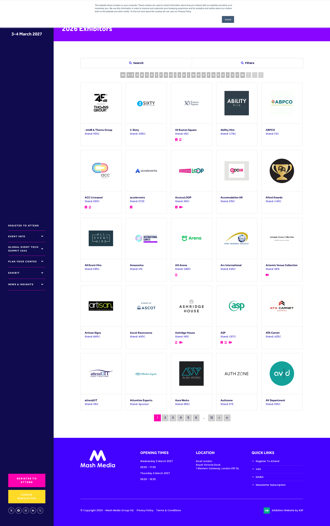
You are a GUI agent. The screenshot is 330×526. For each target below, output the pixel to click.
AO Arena (181, 265)
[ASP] (236, 306)
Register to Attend (23, 225)
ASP (223, 332)
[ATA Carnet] (282, 306)
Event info (16, 236)
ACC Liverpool (94, 197)
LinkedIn (33, 510)
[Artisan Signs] (101, 306)
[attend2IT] (101, 373)
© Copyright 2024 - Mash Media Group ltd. (107, 510)
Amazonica (137, 265)
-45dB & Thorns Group (98, 130)
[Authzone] (236, 373)
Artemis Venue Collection (282, 265)
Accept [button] (228, 19)
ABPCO (270, 130)
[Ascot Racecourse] (146, 306)
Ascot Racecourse (141, 332)
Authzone (227, 400)
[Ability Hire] (236, 103)
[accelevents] (146, 170)
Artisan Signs (93, 332)
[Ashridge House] (191, 306)
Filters (249, 63)
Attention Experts (141, 400)
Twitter (11, 510)
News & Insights (21, 284)
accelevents (137, 197)
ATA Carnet (273, 332)
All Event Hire (93, 265)
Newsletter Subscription (271, 485)
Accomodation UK (232, 197)
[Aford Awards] (282, 170)
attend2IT (91, 400)
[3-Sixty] (146, 103)
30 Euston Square (186, 130)
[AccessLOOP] (191, 170)
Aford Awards (274, 197)
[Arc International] (236, 238)
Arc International (231, 265)
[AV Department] (282, 373)
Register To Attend (267, 461)
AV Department (275, 400)
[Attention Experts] (146, 373)
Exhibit (14, 272)
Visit (258, 469)
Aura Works (182, 400)
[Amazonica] (146, 238)
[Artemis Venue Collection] (282, 238)
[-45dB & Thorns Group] (101, 103)
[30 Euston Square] (191, 103)
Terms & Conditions (168, 510)
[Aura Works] (191, 373)
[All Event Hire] (101, 238)
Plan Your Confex (22, 261)
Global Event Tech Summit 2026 (23, 249)
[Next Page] (219, 417)
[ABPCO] (282, 103)
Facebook (18, 510)
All (122, 75)
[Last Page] (227, 417)
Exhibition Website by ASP (287, 510)
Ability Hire (228, 130)
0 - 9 (130, 75)
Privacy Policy (145, 510)
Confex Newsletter (26, 496)
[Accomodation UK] (236, 170)
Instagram (26, 510)
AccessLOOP (183, 197)
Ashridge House (185, 332)
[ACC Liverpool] (101, 170)
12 (211, 418)
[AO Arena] (191, 238)
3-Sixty (134, 130)
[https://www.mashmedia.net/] (97, 466)
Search (40, 510)
